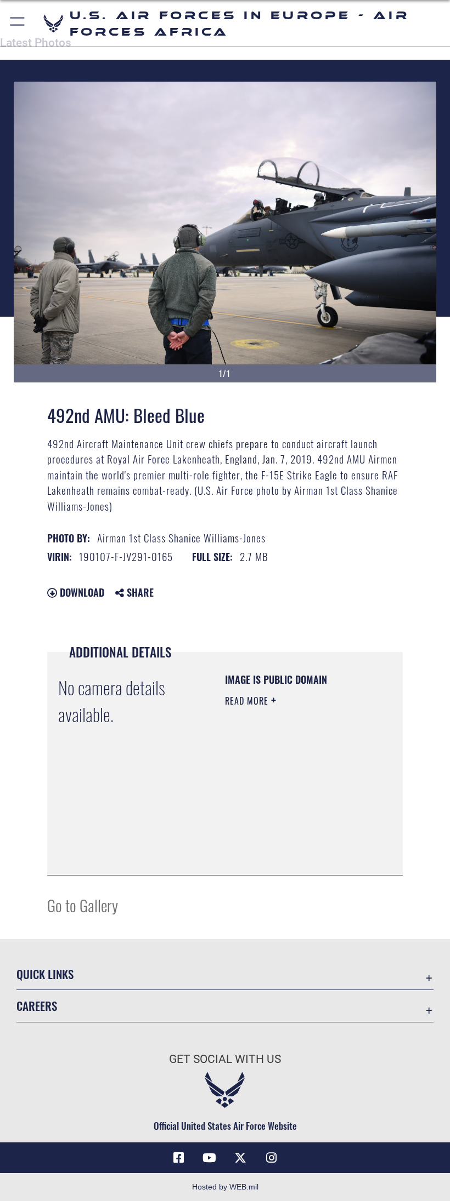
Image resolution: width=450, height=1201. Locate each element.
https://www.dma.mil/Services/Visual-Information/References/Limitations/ (291, 839)
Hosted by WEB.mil (225, 1186)
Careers (36, 1005)
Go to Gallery (82, 905)
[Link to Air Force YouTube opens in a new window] (209, 1157)
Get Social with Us (225, 1059)
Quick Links (45, 973)
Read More (248, 700)
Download (80, 592)
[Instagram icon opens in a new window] (271, 1157)
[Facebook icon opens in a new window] (179, 1157)
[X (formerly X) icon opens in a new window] (240, 1157)
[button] (18, 23)
